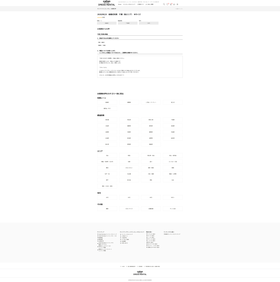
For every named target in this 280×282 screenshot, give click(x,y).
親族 (107, 208)
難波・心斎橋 (172, 174)
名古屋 (129, 174)
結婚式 (106, 23)
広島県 (107, 138)
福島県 (151, 144)
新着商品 (101, 237)
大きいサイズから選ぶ (152, 244)
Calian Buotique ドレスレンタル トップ (108, 234)
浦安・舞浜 (151, 168)
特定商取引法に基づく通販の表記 (153, 266)
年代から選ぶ (150, 242)
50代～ (173, 197)
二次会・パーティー (151, 102)
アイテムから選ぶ (151, 234)
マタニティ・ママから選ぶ (153, 245)
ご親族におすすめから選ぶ (153, 247)
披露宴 (129, 102)
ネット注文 (173, 208)
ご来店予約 (124, 237)
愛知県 (151, 126)
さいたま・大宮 (173, 161)
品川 (151, 161)
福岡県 (129, 126)
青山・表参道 (172, 155)
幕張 (173, 168)
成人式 (173, 102)
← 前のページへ (179, 8)
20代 (107, 197)
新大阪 (129, 180)
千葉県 (128, 23)
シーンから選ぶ (150, 237)
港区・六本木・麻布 (107, 186)
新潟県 (129, 138)
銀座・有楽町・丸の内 (107, 161)
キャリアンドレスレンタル (103, 8)
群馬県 (129, 144)
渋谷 (107, 155)
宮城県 (173, 126)
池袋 (129, 161)
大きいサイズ (129, 208)
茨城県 (173, 132)
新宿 (129, 155)
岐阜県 (173, 138)
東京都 (107, 120)
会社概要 (124, 241)
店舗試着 (151, 208)
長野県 (151, 138)
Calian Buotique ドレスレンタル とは (107, 236)
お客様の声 (113, 8)
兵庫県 (107, 132)
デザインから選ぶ (151, 239)
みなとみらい (129, 168)
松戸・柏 (107, 174)
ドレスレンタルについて (129, 4)
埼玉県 (129, 120)
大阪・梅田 (151, 174)
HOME (123, 266)
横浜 (107, 168)
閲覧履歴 (101, 239)
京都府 (129, 132)
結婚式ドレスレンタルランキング (172, 234)
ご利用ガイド (140, 4)
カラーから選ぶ (150, 235)
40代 (151, 197)
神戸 (107, 180)
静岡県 (151, 132)
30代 (149, 23)
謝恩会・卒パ (107, 108)
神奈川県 (151, 120)
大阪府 (107, 126)
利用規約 (140, 266)
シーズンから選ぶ (151, 240)
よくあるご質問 (149, 4)
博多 (151, 180)
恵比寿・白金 (150, 155)
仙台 (173, 180)
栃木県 (107, 144)
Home (119, 4)
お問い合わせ (125, 243)
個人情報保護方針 (131, 266)
